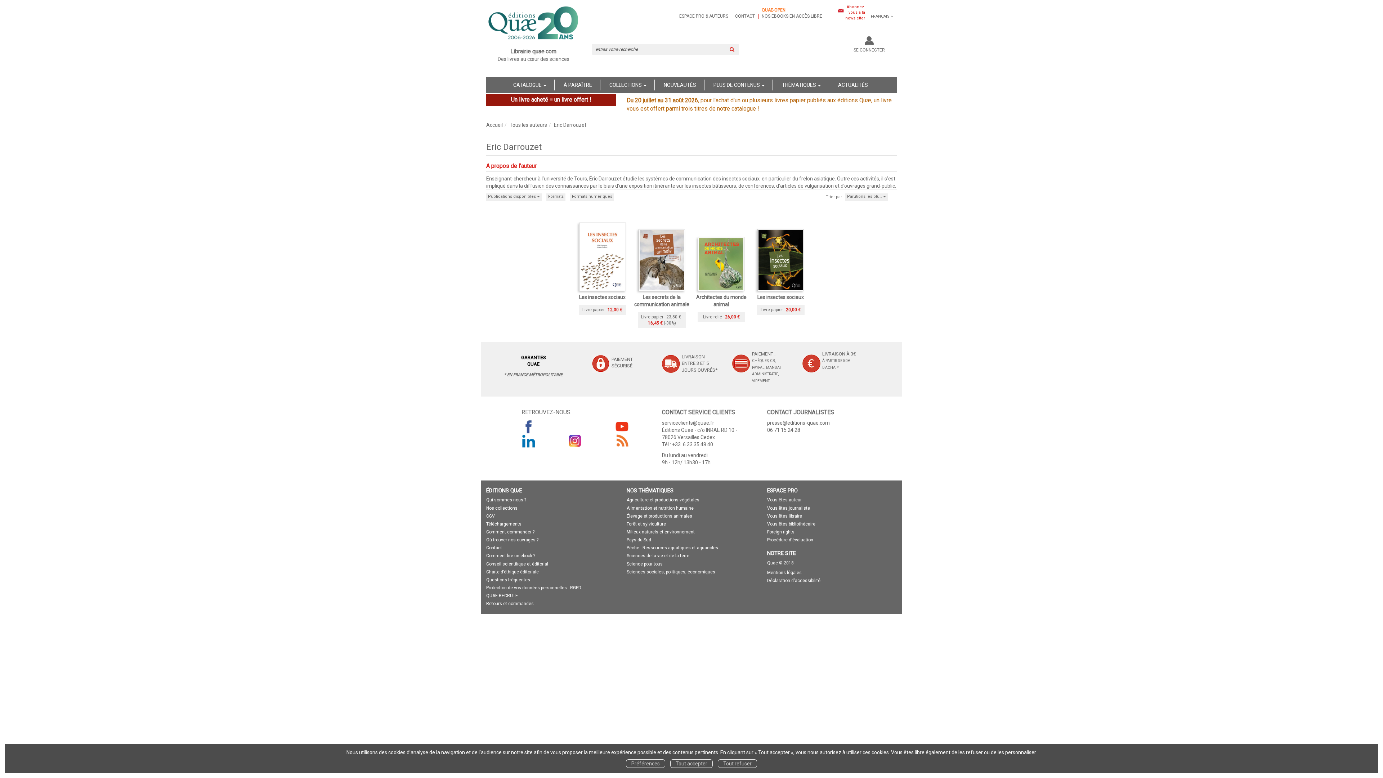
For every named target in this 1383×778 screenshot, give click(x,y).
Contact (745, 16)
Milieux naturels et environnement (661, 532)
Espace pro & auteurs (703, 16)
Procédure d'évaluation (790, 539)
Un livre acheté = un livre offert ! (551, 99)
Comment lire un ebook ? (510, 555)
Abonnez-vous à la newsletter (855, 13)
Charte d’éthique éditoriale (512, 571)
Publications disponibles (512, 196)
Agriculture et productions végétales (663, 499)
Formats (556, 196)
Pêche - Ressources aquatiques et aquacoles (672, 547)
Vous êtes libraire (784, 516)
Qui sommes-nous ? (506, 499)
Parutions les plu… (865, 196)
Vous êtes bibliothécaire (791, 524)
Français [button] (880, 16)
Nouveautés (680, 85)
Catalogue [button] (528, 85)
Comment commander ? (510, 532)
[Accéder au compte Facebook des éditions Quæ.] (529, 426)
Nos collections (502, 508)
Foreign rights (781, 532)
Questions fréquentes (508, 579)
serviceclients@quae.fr (688, 423)
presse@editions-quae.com (798, 423)
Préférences (645, 763)
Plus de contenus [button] (737, 85)
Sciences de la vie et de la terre (658, 555)
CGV (490, 516)
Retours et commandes (510, 603)
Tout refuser (737, 763)
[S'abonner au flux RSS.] (622, 441)
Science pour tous (645, 564)
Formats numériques (592, 196)
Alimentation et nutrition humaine (660, 508)
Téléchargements (504, 524)
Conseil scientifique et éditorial (517, 564)
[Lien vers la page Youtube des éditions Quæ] (622, 426)
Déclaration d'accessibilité (793, 580)
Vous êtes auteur (784, 499)
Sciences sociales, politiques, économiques (671, 571)
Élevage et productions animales (659, 516)
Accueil (494, 125)
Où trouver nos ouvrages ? (512, 539)
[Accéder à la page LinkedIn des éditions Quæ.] (529, 441)
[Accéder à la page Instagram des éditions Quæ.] (575, 441)
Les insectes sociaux (602, 297)
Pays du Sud (639, 539)
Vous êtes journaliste (788, 508)
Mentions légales (784, 572)
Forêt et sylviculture (646, 524)
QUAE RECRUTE (502, 595)
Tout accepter (691, 763)
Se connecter (869, 50)
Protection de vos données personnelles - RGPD (533, 587)
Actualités (853, 85)
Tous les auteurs (528, 125)
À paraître (578, 85)
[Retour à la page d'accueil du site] (533, 23)
